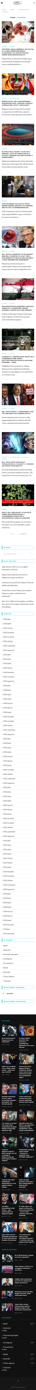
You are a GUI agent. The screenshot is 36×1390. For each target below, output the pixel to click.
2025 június (7, 659)
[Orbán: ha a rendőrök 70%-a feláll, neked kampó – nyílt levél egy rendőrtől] (9, 1059)
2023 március (8, 756)
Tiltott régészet (8, 976)
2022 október (8, 774)
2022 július (7, 787)
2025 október (8, 641)
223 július (6, 929)
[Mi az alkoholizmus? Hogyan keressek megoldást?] (9, 1031)
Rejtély (5, 968)
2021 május (7, 849)
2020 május (7, 903)
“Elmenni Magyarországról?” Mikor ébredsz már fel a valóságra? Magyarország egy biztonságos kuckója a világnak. (9, 1155)
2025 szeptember (9, 646)
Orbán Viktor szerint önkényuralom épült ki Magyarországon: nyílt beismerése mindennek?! (17, 593)
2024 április (7, 699)
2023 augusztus (8, 734)
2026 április (7, 624)
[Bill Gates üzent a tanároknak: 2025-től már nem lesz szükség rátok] (18, 394)
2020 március (8, 911)
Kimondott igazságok (14, 98)
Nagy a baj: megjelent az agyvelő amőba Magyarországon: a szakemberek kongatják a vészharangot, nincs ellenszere (16, 515)
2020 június (7, 898)
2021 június (7, 845)
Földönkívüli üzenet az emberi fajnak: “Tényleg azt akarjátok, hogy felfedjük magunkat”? (26, 1153)
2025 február (7, 668)
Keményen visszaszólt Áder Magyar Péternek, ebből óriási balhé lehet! (24, 1293)
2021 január (7, 867)
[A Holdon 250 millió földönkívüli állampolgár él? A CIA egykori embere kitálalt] (9, 1172)
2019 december (8, 925)
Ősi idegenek (7, 959)
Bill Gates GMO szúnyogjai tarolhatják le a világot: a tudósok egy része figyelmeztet (18, 464)
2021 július (7, 841)
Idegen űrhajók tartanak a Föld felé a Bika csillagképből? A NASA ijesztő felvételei (26, 1183)
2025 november (8, 637)
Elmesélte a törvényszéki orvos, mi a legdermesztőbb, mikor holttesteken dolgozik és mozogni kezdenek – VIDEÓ (18, 359)
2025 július (7, 655)
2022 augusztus (8, 783)
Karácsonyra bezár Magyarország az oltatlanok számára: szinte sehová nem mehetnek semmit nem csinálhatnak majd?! (25, 1072)
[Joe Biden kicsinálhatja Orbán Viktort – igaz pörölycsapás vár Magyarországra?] (9, 1199)
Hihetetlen (4, 46)
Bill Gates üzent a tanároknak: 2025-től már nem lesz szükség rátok (18, 412)
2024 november (8, 677)
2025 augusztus (8, 650)
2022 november (8, 770)
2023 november (8, 721)
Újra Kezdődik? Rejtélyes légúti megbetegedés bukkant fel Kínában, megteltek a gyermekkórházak (17, 205)
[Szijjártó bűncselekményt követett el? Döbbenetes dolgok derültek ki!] (7, 1282)
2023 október (8, 725)
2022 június (7, 792)
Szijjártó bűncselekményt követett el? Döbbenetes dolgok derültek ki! (23, 1280)
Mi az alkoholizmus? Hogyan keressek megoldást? (8, 1039)
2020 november (8, 876)
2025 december (8, 632)
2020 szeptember (9, 885)
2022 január (7, 814)
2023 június (7, 743)
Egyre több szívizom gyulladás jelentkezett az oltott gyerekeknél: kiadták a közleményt (9, 1237)
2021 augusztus (8, 836)
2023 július (7, 739)
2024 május (7, 694)
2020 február (7, 916)
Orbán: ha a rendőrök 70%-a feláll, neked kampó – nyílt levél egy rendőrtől (9, 1069)
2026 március (8, 628)
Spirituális (6, 972)
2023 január (7, 765)
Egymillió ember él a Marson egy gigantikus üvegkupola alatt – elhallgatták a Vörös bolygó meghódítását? (26, 1126)
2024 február (7, 708)
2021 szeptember (9, 832)
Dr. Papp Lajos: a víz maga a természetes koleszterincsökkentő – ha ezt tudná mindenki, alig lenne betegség (26, 1211)
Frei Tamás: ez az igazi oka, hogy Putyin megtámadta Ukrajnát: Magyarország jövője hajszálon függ (9, 1126)
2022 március (8, 805)
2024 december (8, 672)
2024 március (8, 703)
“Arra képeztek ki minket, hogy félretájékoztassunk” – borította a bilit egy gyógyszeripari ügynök (26, 1238)
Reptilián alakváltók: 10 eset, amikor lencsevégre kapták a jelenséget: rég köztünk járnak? (9, 1100)
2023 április (7, 752)
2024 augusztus (8, 681)
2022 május (7, 796)
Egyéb (5, 946)
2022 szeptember (9, 779)
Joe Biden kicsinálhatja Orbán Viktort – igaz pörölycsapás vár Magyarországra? (8, 1210)
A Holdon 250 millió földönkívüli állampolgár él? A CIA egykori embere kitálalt (9, 1183)
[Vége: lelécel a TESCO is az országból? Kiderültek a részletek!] (7, 1269)
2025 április (7, 663)
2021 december (8, 818)
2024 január (7, 712)
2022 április (7, 801)
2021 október (8, 827)
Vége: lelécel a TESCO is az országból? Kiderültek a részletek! (24, 1268)
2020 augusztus (8, 889)
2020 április (7, 907)
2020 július (7, 894)
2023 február (7, 761)
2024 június (7, 690)
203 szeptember (8, 934)
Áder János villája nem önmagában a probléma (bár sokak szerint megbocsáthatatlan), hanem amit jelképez (18, 604)
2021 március (8, 858)
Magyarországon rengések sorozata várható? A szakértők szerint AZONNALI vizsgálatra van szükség (18, 308)
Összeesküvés (25, 457)
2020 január (7, 920)
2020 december (8, 872)
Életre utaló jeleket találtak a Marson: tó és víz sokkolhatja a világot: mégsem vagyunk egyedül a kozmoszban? (17, 154)
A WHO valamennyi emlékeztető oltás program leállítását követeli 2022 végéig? (26, 1099)
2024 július (7, 686)
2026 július (7, 619)
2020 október (8, 880)
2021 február (7, 863)
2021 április (7, 854)
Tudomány (12, 46)
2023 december (8, 717)
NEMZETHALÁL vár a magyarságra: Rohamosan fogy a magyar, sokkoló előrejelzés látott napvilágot (17, 103)
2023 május (7, 748)
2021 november (8, 823)
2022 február (7, 810)
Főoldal (4, 9)
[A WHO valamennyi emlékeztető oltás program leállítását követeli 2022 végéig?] (26, 1089)
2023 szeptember (9, 730)
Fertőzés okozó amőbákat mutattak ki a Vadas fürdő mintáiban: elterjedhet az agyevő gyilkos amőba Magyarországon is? (18, 52)
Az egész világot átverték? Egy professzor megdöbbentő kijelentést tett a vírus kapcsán (26, 1042)
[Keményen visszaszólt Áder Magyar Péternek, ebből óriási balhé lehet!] (7, 1294)
